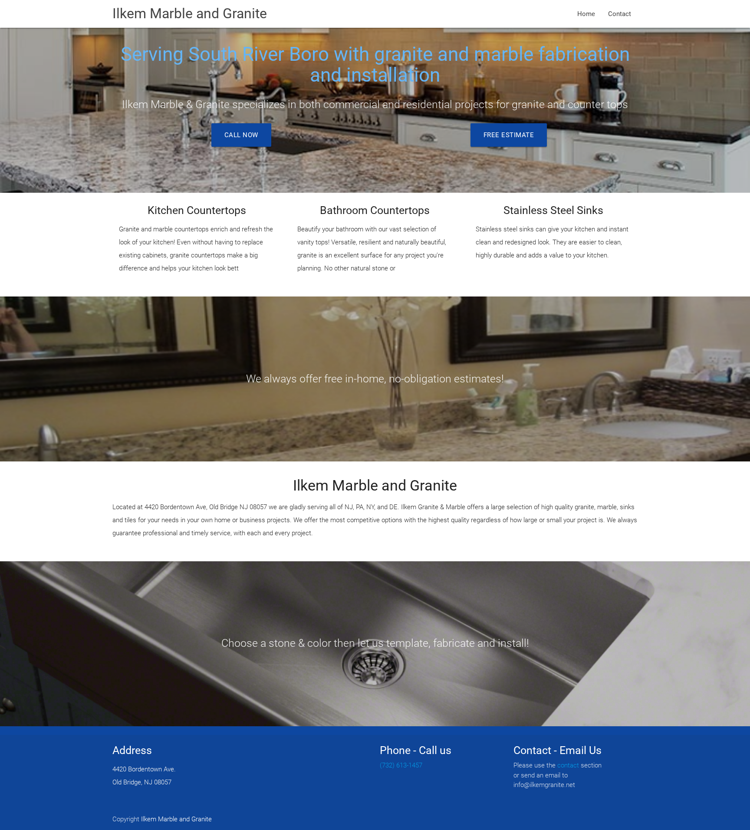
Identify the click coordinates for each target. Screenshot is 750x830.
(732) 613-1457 (401, 765)
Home (586, 14)
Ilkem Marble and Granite (189, 14)
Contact (619, 14)
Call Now (241, 135)
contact (568, 765)
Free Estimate (509, 135)
